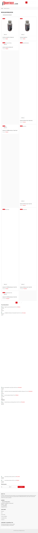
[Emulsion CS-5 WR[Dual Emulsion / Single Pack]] (4, 126)
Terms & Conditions (4, 516)
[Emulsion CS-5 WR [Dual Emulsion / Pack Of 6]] (7, 292)
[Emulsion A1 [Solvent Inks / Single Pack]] (27, 42)
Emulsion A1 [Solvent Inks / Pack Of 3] (26, 203)
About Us (2, 511)
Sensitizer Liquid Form (23, 37)
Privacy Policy (3, 514)
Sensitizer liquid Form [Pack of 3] (8, 47)
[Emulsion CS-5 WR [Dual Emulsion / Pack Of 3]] (10, 209)
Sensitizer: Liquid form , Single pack (8, 37)
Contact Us (2, 519)
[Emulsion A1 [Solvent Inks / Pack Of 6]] (27, 209)
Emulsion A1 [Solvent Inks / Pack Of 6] (26, 287)
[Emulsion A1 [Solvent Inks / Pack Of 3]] (27, 126)
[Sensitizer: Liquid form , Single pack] (10, 18)
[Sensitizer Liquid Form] (27, 18)
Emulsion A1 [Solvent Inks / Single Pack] (26, 120)
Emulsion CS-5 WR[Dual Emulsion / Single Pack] (10, 130)
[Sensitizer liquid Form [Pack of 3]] (7, 42)
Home (2, 8)
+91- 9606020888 (4, 505)
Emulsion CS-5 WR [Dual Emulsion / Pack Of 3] (10, 287)
